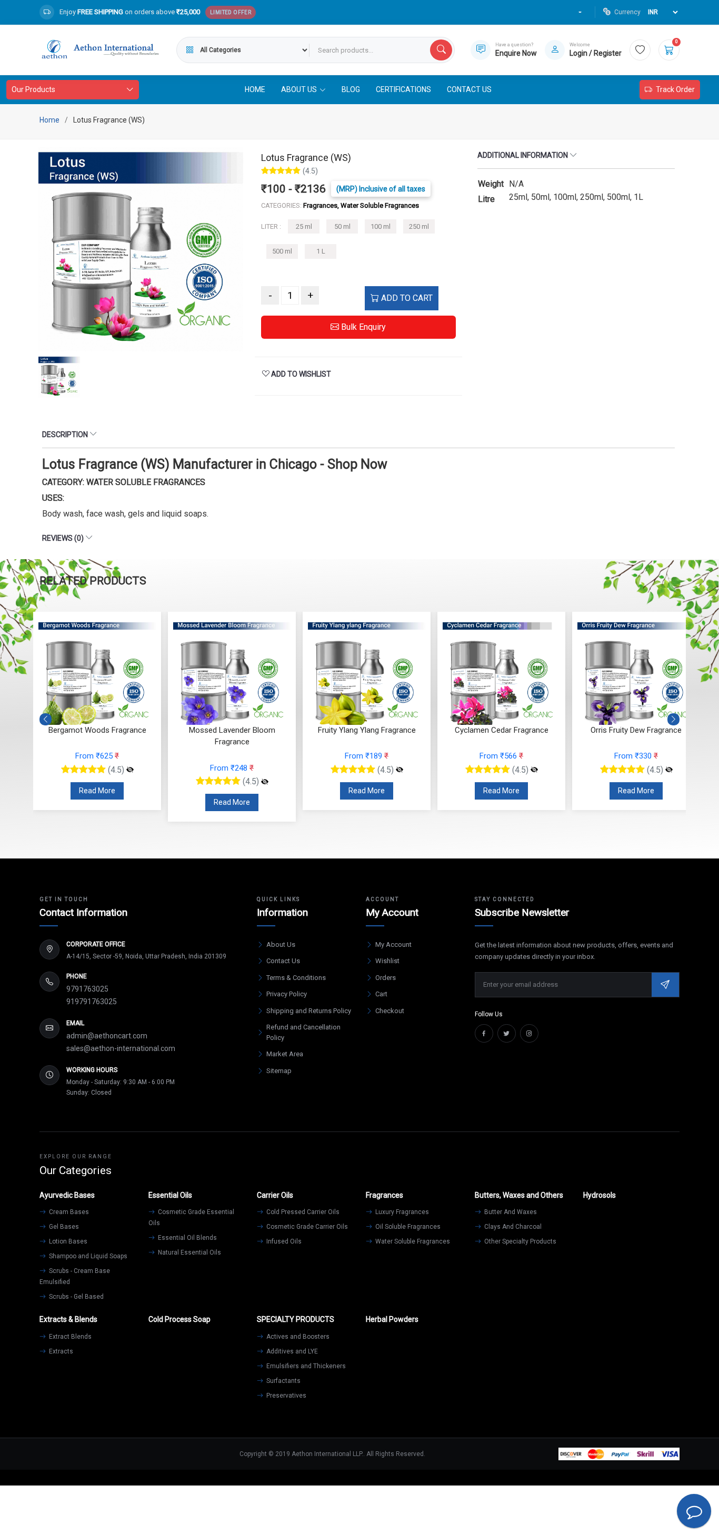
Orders (385, 978)
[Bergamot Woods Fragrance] (130, 770)
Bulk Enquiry (362, 327)
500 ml (282, 251)
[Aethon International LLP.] (100, 49)
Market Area (284, 1054)
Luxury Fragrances (401, 1212)
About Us (280, 944)
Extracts (60, 1351)
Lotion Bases (67, 1241)
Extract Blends (69, 1336)
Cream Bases (68, 1212)
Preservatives (285, 1395)
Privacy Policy (286, 994)
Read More (97, 790)
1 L (320, 251)
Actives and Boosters (297, 1336)
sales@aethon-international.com (120, 1048)
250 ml (419, 226)
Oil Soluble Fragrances (407, 1226)
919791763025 (91, 1001)
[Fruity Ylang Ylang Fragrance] (399, 770)
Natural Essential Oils (188, 1252)
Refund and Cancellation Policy (303, 1032)
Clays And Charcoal (512, 1226)
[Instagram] (529, 1033)
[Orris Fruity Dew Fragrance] (669, 770)
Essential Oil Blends (186, 1237)
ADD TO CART (406, 298)
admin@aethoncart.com (106, 1036)
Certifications (403, 89)
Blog (351, 89)
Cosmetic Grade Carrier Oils (306, 1226)
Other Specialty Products (519, 1241)
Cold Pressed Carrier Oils (302, 1212)
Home (255, 89)
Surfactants (283, 1381)
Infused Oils (283, 1241)
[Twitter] (506, 1033)
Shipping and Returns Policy (308, 1011)
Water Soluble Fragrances (412, 1241)
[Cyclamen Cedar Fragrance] (534, 770)
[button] (673, 719)
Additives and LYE (291, 1351)
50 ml (342, 226)
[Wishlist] (640, 49)
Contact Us (469, 89)
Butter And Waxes (510, 1212)
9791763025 (87, 989)
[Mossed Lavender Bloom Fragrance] (264, 781)
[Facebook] (484, 1033)
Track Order (675, 89)
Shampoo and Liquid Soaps (87, 1256)
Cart (381, 994)
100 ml (381, 226)
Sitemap (279, 1071)
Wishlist (387, 961)
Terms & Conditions (296, 978)
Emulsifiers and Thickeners (305, 1366)
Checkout (389, 1011)
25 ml (304, 226)
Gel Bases (63, 1226)
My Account (393, 944)
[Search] (441, 49)
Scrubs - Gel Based (75, 1296)
